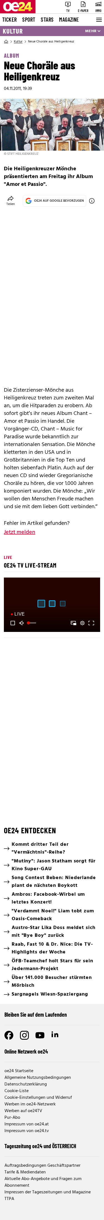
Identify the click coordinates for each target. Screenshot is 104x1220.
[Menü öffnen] (98, 19)
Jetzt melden (19, 532)
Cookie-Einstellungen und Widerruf (38, 1097)
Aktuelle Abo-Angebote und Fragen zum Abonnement (43, 1182)
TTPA (9, 1199)
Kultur (13, 31)
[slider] (32, 623)
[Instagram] (24, 1035)
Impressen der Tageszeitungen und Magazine (47, 1192)
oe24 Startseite (18, 1071)
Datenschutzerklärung (25, 1084)
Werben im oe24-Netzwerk (30, 1104)
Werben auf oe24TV (23, 1111)
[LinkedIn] (55, 1035)
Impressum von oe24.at (26, 1124)
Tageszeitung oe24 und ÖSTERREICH (40, 1146)
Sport (28, 19)
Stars (47, 19)
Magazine (69, 19)
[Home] (6, 41)
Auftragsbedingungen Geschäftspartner (42, 1165)
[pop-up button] (82, 623)
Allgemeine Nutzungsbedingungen (37, 1077)
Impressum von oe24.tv (26, 1131)
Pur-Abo (12, 1117)
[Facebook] (8, 1035)
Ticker (9, 19)
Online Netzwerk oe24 (26, 1051)
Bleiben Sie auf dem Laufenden (35, 1014)
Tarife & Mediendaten (25, 1172)
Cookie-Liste (16, 1091)
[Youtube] (39, 1035)
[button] (12, 623)
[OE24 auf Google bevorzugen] (91, 201)
